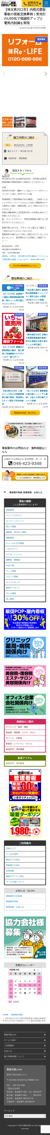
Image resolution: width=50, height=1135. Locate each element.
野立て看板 (11, 526)
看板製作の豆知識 (14, 896)
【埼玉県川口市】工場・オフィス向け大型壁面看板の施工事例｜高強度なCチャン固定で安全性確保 (13, 397)
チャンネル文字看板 (15, 543)
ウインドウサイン (14, 515)
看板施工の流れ (13, 865)
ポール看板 (11, 593)
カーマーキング (13, 582)
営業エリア (11, 848)
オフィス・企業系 (14, 738)
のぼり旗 (10, 565)
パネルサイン (12, 549)
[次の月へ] (39, 970)
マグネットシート (14, 554)
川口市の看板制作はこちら (25, 265)
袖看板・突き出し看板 (16, 532)
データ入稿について (15, 882)
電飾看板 (10, 538)
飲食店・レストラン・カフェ (19, 743)
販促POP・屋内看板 (15, 749)
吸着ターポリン (13, 588)
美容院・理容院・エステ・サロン (21, 732)
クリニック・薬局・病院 (17, 727)
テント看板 (11, 571)
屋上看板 (10, 599)
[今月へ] (34, 970)
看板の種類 (25, 501)
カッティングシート (15, 521)
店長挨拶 (10, 871)
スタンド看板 (12, 576)
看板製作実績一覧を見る (25, 413)
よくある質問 (12, 854)
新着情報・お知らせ (32, 492)
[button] (45, 74)
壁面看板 (10, 510)
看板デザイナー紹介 (15, 876)
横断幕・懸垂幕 (13, 560)
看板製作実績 (17, 1015)
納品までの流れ (13, 859)
